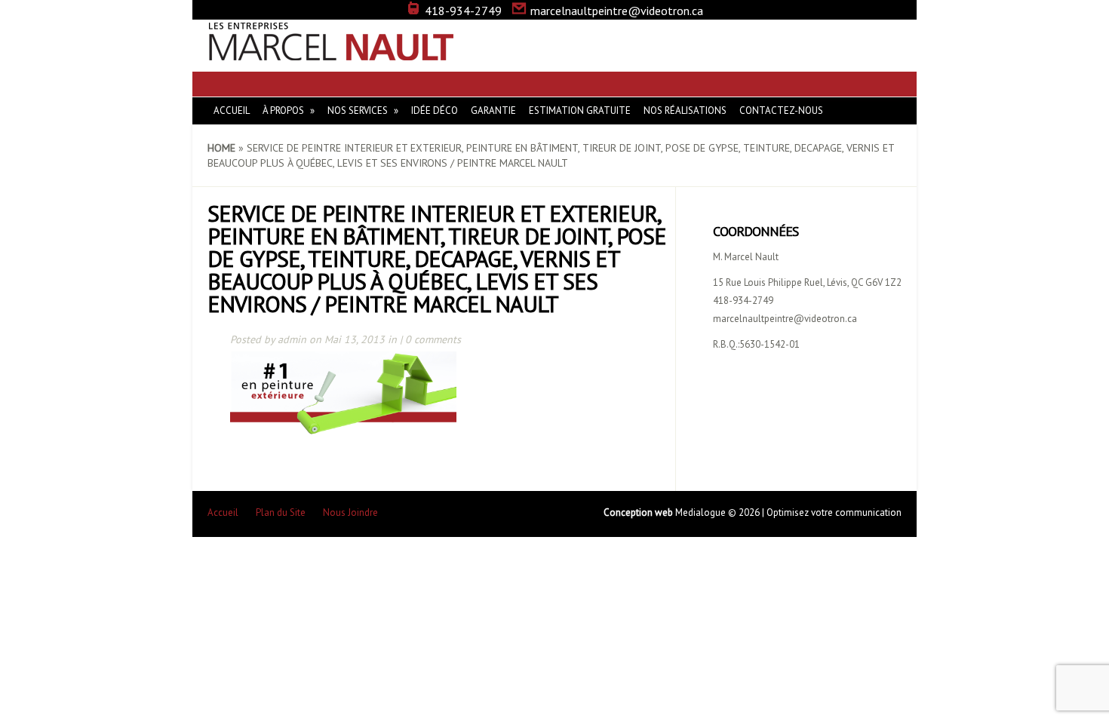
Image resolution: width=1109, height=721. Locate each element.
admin (292, 339)
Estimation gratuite (580, 110)
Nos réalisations (685, 110)
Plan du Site (281, 512)
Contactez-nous (781, 110)
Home (221, 148)
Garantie (493, 110)
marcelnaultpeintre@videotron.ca (616, 10)
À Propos (283, 110)
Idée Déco (434, 110)
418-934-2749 (463, 10)
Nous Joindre (350, 512)
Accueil (232, 110)
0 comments (433, 339)
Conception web (639, 512)
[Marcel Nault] (331, 52)
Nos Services (357, 110)
